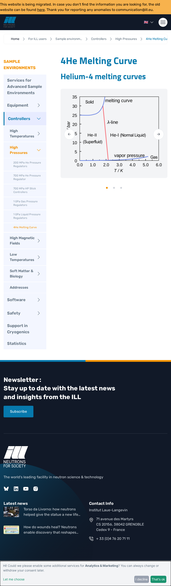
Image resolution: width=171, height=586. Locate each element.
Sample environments (68, 39)
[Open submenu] (39, 105)
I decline (141, 579)
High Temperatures (22, 133)
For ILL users (37, 39)
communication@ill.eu (134, 10)
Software (16, 299)
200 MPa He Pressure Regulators (27, 164)
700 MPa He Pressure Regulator (27, 177)
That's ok (158, 579)
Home (15, 39)
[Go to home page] (10, 22)
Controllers (98, 39)
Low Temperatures (22, 257)
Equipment (17, 105)
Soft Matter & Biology (21, 273)
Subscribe (18, 411)
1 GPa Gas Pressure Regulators (25, 203)
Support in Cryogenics (18, 328)
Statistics (16, 343)
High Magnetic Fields (22, 240)
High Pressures (126, 39)
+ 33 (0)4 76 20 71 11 (113, 538)
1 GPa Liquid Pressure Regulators (27, 216)
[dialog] (85, 573)
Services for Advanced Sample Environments (24, 86)
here (41, 10)
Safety (13, 313)
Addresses (19, 287)
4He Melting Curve (25, 227)
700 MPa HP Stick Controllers (24, 190)
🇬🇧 (146, 22)
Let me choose (13, 579)
